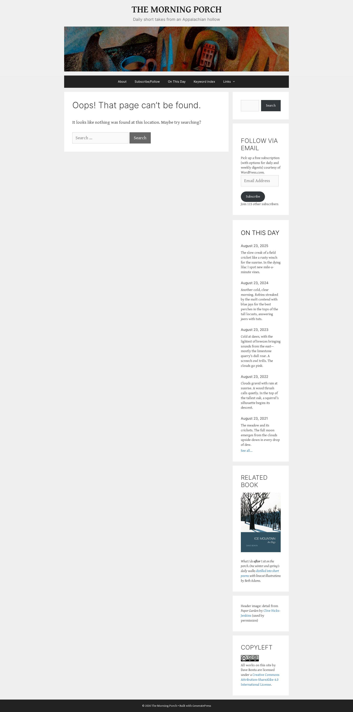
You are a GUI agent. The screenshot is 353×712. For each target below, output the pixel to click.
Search (271, 105)
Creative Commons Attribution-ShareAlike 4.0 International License (260, 680)
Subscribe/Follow (147, 81)
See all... (246, 451)
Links (227, 81)
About (122, 81)
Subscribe (253, 197)
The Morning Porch (177, 9)
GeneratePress (201, 706)
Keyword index (204, 81)
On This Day (176, 81)
